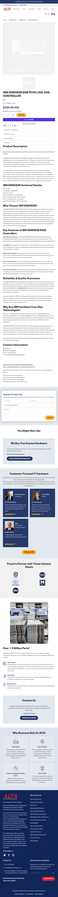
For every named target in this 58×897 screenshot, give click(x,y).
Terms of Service (35, 837)
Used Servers (13, 20)
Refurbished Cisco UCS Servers (39, 817)
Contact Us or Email (29, 717)
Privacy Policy (30, 894)
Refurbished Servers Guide (38, 835)
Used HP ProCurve (35, 832)
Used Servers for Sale (36, 802)
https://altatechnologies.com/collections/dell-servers (19, 367)
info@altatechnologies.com (13, 867)
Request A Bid (29, 552)
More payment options (29, 123)
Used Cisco (33, 805)
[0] (51, 14)
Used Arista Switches (36, 826)
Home (5, 20)
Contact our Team (36, 338)
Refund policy (34, 840)
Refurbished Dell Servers (37, 811)
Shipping (5, 111)
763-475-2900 (9, 864)
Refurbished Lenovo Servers (38, 814)
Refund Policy (39, 894)
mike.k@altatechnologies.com (16, 354)
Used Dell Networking (36, 829)
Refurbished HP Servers (37, 808)
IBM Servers (22, 20)
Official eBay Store (35, 799)
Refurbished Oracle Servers (38, 820)
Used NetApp (34, 823)
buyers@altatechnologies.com (19, 458)
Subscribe (48, 878)
